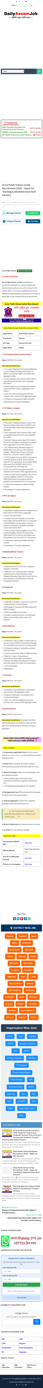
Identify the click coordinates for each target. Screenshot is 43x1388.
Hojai (23, 977)
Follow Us (34, 213)
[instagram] (23, 2)
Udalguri (22, 1017)
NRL (34, 1101)
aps (17, 202)
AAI (30, 1080)
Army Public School (27, 1108)
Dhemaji (21, 956)
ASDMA (32, 1036)
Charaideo (29, 950)
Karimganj (30, 990)
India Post (11, 1094)
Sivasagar (33, 1004)
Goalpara (15, 970)
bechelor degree (24, 202)
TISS (9, 1101)
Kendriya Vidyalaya (27, 1044)
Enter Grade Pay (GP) (10, 1276)
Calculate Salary (21, 1285)
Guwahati (22, 936)
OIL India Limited (15, 1087)
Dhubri (33, 956)
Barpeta (10, 936)
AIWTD (10, 1044)
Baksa (14, 943)
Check (36, 1322)
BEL (34, 1094)
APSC (26, 1051)
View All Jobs (21, 1297)
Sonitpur (12, 1011)
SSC (21, 1036)
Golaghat (28, 970)
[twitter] (16, 2)
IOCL (24, 1094)
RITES (31, 1087)
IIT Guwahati (21, 1065)
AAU (16, 1051)
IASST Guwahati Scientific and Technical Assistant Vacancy (13, 128)
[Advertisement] (21, 45)
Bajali (34, 936)
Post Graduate (22, 205)
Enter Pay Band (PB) (9, 1267)
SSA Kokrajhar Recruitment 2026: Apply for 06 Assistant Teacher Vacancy (27, 1188)
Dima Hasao (28, 963)
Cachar (10, 956)
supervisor (31, 205)
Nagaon (9, 1004)
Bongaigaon (15, 950)
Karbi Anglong (15, 990)
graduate (14, 205)
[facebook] (20, 2)
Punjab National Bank (21, 1072)
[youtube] (26, 2)
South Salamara (27, 1011)
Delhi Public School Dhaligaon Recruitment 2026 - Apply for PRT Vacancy (25, 1153)
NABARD (21, 1101)
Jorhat (33, 977)
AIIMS (10, 1108)
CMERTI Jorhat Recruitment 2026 (14, 132)
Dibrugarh (14, 963)
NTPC (9, 1036)
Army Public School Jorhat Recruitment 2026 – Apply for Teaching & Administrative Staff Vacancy (26, 1171)
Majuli (21, 997)
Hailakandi (11, 977)
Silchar (34, 1017)
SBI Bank (32, 1058)
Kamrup (30, 983)
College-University (14, 1058)
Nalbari (20, 1004)
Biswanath (26, 943)
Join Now (34, 221)
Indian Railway (17, 1080)
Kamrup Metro (16, 983)
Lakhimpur (9, 997)
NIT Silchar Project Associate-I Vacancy (17, 135)
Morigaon (34, 997)
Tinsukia (9, 1017)
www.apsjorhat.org (15, 755)
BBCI (21, 1116)
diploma (8, 205)
